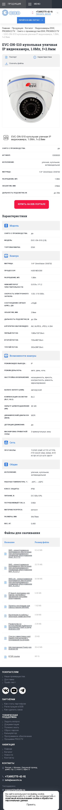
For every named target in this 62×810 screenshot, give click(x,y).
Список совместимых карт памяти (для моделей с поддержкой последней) (20, 638)
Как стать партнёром (15, 704)
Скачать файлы (16, 63)
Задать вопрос (12, 722)
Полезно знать (11, 728)
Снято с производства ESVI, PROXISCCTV (38, 31)
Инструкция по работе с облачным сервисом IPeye (20, 615)
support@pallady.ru (15, 789)
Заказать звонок (43, 14)
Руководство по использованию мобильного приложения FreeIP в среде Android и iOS (20, 626)
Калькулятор (10, 733)
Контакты (9, 758)
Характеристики (44, 57)
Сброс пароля (11, 730)
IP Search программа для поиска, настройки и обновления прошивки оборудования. (19, 595)
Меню (37, 4)
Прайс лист (10, 683)
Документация (11, 725)
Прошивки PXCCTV (13, 739)
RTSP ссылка (14, 656)
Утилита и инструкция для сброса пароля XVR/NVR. (19, 606)
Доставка (9, 680)
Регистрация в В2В (14, 707)
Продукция (14, 4)
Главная (6, 28)
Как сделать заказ (13, 710)
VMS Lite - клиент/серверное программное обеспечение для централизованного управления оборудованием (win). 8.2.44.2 (20, 582)
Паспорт (13, 57)
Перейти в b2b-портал (29, 20)
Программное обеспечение (18, 736)
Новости (8, 755)
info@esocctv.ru (13, 780)
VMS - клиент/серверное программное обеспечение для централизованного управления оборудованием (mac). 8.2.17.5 (20, 554)
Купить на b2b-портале (31, 204)
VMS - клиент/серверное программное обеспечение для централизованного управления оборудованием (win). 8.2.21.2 (20, 568)
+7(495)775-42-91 (44, 11)
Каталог (29, 28)
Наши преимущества (14, 677)
